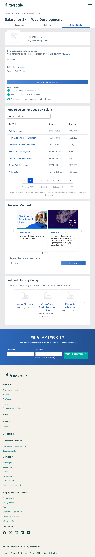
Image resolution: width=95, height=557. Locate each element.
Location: (11, 59)
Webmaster (14, 172)
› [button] (81, 230)
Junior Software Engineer (19, 151)
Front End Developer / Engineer (22, 138)
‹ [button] (14, 230)
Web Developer (15, 131)
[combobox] (47, 63)
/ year (40, 37)
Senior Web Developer (18, 165)
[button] (19, 25)
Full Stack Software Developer (22, 145)
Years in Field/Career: (16, 71)
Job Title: (11, 349)
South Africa (9, 14)
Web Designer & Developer (20, 158)
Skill (17, 14)
